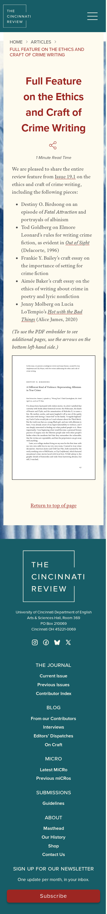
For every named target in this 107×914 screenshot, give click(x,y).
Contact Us (53, 854)
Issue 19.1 (65, 176)
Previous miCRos (53, 778)
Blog (53, 707)
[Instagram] (34, 642)
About (53, 817)
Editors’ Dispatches (53, 736)
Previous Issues (53, 684)
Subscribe (53, 895)
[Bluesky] (57, 642)
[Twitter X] (68, 642)
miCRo (53, 758)
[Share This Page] (53, 145)
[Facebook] (46, 642)
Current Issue (53, 676)
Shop (53, 846)
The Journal (53, 664)
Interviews (53, 727)
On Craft (53, 744)
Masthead (53, 828)
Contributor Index (53, 693)
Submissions (53, 792)
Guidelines (53, 803)
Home (16, 42)
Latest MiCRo (53, 769)
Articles (41, 42)
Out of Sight (77, 242)
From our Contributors (53, 718)
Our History (53, 837)
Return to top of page (53, 505)
